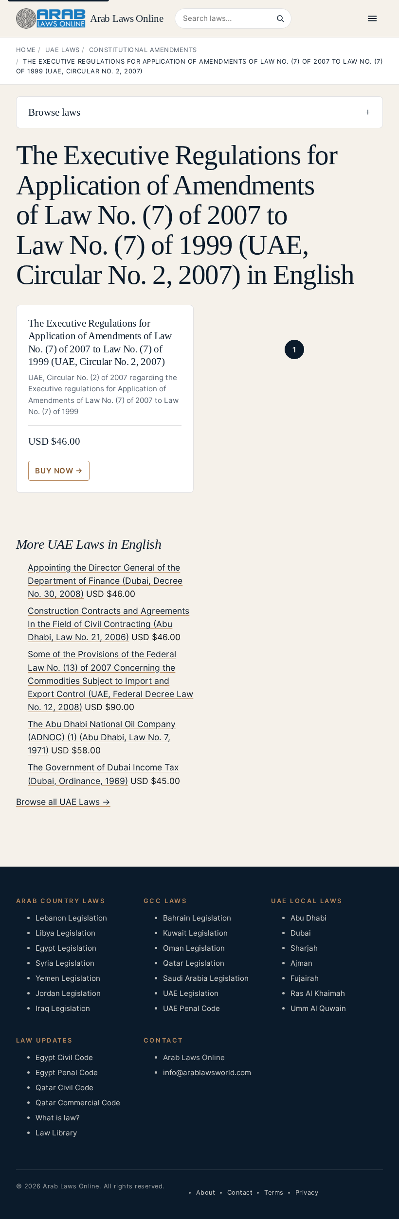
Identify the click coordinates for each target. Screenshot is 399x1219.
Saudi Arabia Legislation (206, 978)
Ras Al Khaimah (317, 993)
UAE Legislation (190, 993)
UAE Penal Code (191, 1008)
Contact (240, 1192)
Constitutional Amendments (143, 49)
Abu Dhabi (308, 918)
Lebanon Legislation (71, 918)
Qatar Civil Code (64, 1087)
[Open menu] (372, 18)
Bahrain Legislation (197, 918)
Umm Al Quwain (318, 1008)
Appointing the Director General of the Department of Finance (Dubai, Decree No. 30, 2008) (105, 580)
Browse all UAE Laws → (63, 802)
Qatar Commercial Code (78, 1102)
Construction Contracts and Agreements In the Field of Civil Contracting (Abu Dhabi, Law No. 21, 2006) (108, 624)
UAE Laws (62, 49)
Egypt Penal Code (67, 1072)
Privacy (307, 1192)
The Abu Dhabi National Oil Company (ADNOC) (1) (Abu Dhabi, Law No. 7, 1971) (102, 737)
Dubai (300, 933)
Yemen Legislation (68, 978)
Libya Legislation (65, 933)
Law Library (56, 1132)
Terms (274, 1192)
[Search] (280, 18)
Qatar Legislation (193, 963)
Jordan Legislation (68, 993)
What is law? (58, 1117)
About (206, 1192)
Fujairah (304, 978)
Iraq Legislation (63, 1008)
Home (26, 49)
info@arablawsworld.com (207, 1072)
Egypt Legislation (66, 948)
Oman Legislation (194, 948)
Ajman (301, 963)
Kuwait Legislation (195, 933)
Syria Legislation (65, 963)
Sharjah (304, 948)
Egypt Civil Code (64, 1057)
